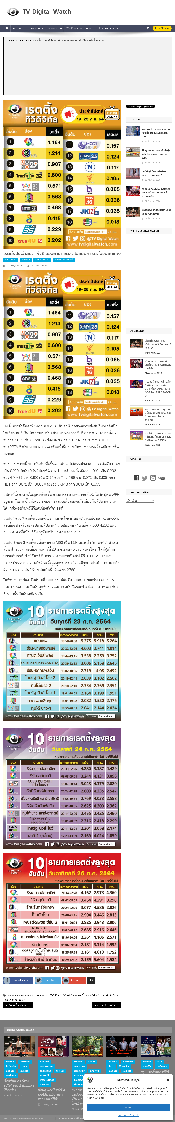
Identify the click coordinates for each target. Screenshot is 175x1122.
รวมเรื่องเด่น (10, 259)
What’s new (72, 28)
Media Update (46, 1066)
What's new (25, 1061)
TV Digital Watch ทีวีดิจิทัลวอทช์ (71, 1118)
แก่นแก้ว (104, 995)
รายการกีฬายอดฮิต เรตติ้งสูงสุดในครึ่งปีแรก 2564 (108, 1005)
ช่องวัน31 (60, 1070)
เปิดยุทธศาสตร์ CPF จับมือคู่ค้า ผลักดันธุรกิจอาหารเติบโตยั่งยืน (156, 154)
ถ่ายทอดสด (43, 995)
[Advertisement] (88, 68)
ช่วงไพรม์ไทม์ (11, 1066)
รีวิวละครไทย (79, 1070)
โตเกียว (7, 1000)
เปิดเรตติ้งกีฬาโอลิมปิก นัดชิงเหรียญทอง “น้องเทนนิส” (20, 1005)
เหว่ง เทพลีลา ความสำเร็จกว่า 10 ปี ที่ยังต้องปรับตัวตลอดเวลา (156, 132)
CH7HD (91, 1061)
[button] (168, 1080)
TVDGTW (34, 265)
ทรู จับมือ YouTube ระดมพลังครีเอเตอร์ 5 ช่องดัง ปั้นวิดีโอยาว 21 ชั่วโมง (156, 192)
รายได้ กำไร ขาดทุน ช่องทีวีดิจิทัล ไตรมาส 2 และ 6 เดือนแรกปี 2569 (158, 436)
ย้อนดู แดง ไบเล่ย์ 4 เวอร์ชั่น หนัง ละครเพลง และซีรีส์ (158, 364)
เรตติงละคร (162, 1066)
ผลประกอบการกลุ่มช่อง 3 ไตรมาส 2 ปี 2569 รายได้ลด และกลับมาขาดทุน (158, 414)
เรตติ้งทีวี (26, 259)
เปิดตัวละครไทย (80, 1080)
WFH (34, 995)
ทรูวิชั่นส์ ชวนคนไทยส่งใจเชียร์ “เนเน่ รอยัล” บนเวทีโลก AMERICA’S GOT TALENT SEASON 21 (158, 388)
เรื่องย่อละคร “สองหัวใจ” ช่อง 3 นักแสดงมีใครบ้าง (156, 212)
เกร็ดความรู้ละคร (47, 1080)
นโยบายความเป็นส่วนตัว (128, 1115)
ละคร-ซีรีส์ (10, 1070)
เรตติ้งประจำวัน (42, 259)
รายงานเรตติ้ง (36, 28)
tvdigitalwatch (23, 995)
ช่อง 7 (159, 1061)
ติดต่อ (89, 28)
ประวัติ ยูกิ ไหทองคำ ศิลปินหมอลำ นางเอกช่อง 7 (154, 173)
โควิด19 (114, 995)
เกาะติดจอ (53, 28)
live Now (161, 28)
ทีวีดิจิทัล (54, 995)
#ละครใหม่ (10, 1061)
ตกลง (128, 1107)
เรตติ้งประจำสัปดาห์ (64, 259)
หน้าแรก (17, 28)
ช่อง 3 (24, 1066)
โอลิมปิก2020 (19, 1000)
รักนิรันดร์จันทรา (68, 995)
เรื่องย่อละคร (11, 1075)
